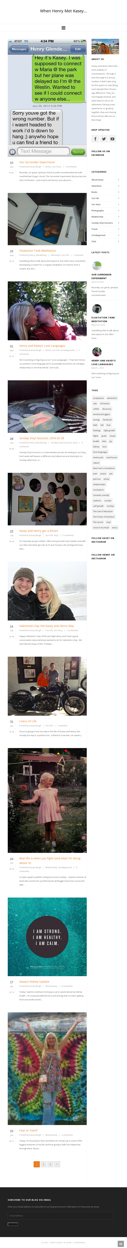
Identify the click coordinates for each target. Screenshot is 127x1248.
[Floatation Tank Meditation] (97, 308)
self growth (98, 506)
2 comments (68, 535)
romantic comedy (101, 495)
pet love (97, 479)
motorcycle (98, 457)
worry (114, 527)
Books (48, 166)
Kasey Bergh (35, 166)
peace (103, 473)
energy (96, 419)
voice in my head (101, 527)
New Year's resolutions (104, 468)
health (96, 441)
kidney (96, 446)
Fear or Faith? (28, 1130)
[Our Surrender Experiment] (97, 265)
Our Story (56, 166)
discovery (106, 408)
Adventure (56, 255)
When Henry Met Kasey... (63, 11)
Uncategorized (67, 350)
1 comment (78, 255)
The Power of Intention (103, 516)
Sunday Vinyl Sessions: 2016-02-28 (41, 438)
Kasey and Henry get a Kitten (38, 531)
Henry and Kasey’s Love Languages (42, 346)
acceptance (98, 398)
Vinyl (75, 442)
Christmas (104, 403)
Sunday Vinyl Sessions (61, 442)
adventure (112, 398)
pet (110, 473)
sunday (110, 506)
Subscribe (13, 1224)
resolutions (98, 489)
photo (106, 479)
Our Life (65, 255)
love (105, 446)
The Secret (98, 522)
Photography (98, 210)
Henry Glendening (37, 255)
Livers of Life (28, 721)
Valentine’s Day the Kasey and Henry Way (46, 626)
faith (95, 425)
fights (95, 435)
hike (104, 441)
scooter (108, 500)
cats (95, 403)
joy (110, 441)
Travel (94, 229)
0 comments (67, 986)
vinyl (108, 522)
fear (109, 425)
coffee (96, 408)
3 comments (71, 166)
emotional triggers (101, 414)
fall (102, 425)
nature (96, 462)
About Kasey (51, 986)
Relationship (51, 867)
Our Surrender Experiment (37, 162)
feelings (97, 430)
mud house (111, 457)
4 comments (72, 630)
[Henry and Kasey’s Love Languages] (97, 351)
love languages (100, 452)
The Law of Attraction (103, 511)
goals (104, 435)
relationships (99, 484)
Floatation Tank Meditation (37, 250)
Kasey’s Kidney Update (34, 981)
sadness (97, 500)
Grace (112, 435)
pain (95, 473)
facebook (107, 419)
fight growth (109, 430)
